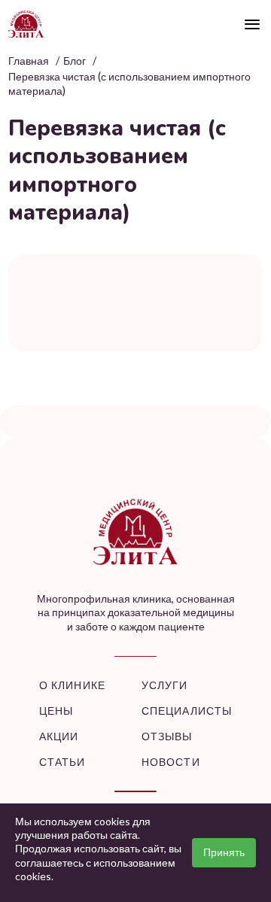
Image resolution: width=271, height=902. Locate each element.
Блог (74, 60)
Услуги (165, 685)
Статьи (62, 761)
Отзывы (167, 736)
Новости (171, 761)
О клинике (72, 685)
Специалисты (187, 710)
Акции (59, 736)
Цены (56, 710)
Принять (224, 852)
